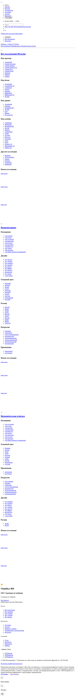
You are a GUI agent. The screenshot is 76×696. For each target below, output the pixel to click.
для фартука (9, 246)
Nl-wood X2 (9, 115)
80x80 (7, 321)
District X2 (8, 148)
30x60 (7, 311)
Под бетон (8, 617)
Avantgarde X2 (9, 86)
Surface (7, 76)
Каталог (7, 8)
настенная (8, 474)
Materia (7, 130)
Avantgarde (8, 62)
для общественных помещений (15, 252)
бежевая (7, 448)
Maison (7, 113)
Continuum (8, 88)
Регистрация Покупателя (22, 27)
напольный (8, 351)
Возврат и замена (10, 629)
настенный (8, 353)
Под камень (9, 613)
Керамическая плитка (28, 46)
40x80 (7, 320)
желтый (7, 296)
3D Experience (9, 157)
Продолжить (14, 674)
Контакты (8, 16)
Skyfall (7, 109)
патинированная (10, 490)
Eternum (7, 73)
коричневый (9, 298)
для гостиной (9, 239)
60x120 (7, 307)
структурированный (12, 334)
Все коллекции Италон (13, 54)
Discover (7, 137)
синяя (7, 459)
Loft (6, 111)
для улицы (8, 248)
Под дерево (8, 615)
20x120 (7, 318)
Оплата (7, 14)
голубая (7, 464)
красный (8, 290)
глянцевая (8, 485)
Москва (7, 7)
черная (7, 450)
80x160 (7, 314)
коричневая (8, 462)
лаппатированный (11, 340)
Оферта (7, 645)
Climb (7, 133)
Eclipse (7, 89)
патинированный (11, 338)
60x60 (7, 309)
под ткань (8, 274)
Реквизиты (8, 644)
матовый (8, 331)
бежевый (8, 283)
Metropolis (8, 124)
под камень (8, 265)
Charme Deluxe (10, 66)
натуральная (9, 481)
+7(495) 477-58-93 (12, 44)
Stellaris (7, 75)
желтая (7, 461)
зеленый (7, 292)
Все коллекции (10, 39)
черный (7, 285)
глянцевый (8, 333)
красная (7, 455)
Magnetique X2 (10, 146)
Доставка (8, 12)
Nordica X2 (8, 144)
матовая (7, 483)
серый (7, 289)
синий (7, 294)
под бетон (8, 267)
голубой (7, 299)
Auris (6, 140)
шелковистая (9, 488)
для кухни (8, 237)
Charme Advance (10, 64)
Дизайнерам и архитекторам (14, 630)
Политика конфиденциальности (11, 664)
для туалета (8, 243)
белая (6, 452)
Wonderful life (9, 108)
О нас (7, 640)
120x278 (7, 323)
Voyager (7, 135)
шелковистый (9, 336)
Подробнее (4, 674)
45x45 (7, 312)
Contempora (8, 132)
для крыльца (9, 250)
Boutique (7, 155)
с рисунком (8, 276)
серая (6, 453)
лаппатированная (11, 492)
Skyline (7, 96)
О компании (9, 10)
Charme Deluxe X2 (11, 67)
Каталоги (8, 41)
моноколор (8, 272)
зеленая (7, 457)
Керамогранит (16, 46)
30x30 (7, 316)
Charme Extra (9, 71)
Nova (6, 142)
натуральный (9, 343)
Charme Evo (9, 69)
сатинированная (10, 494)
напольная (8, 472)
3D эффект (8, 268)
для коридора (9, 241)
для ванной (8, 236)
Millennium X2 (9, 95)
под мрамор (9, 263)
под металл (8, 259)
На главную (5, 600)
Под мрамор (9, 612)
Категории (9, 17)
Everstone (8, 139)
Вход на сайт (9, 27)
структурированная (11, 487)
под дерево (8, 261)
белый (7, 287)
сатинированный (10, 342)
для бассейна (9, 245)
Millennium (8, 93)
